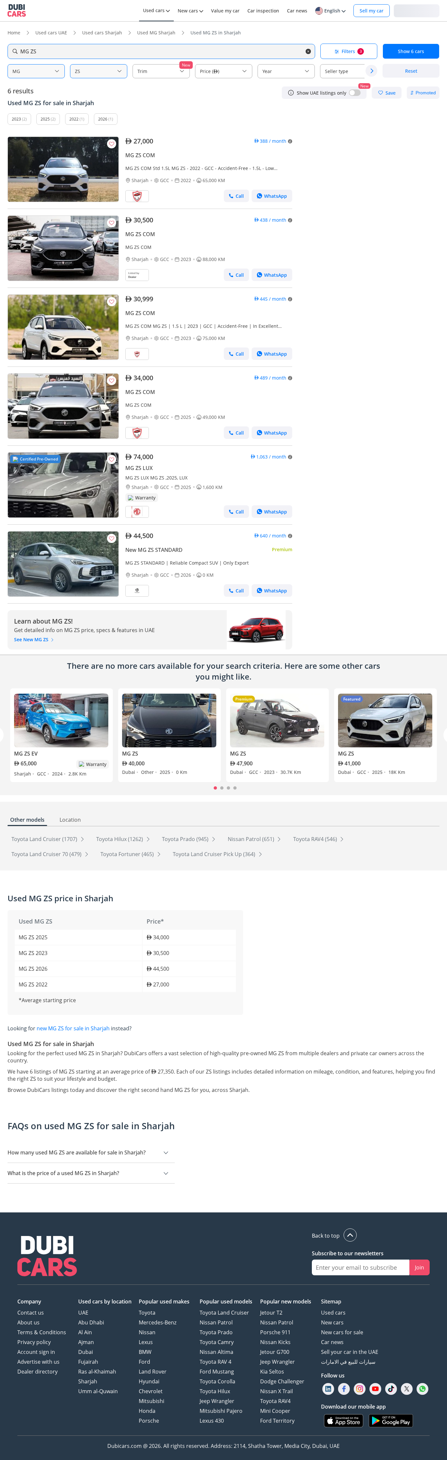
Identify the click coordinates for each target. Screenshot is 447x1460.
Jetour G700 (274, 1352)
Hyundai (149, 1381)
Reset (411, 71)
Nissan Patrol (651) (252, 839)
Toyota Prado (216, 1332)
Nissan (147, 1332)
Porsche (149, 1420)
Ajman (86, 1342)
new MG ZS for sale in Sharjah (73, 1028)
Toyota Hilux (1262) (120, 839)
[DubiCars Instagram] (359, 1389)
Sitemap (331, 1301)
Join (419, 1267)
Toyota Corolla (217, 1381)
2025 (45, 119)
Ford (144, 1361)
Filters (352, 51)
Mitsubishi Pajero (221, 1410)
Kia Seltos (272, 1371)
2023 (16, 119)
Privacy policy (34, 1342)
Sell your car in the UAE (349, 1352)
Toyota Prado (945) (186, 839)
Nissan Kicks (275, 1342)
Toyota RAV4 (275, 1401)
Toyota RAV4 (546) (315, 839)
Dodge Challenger (282, 1381)
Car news (332, 1342)
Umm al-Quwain (98, 1391)
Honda (147, 1410)
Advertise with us (38, 1361)
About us (28, 1322)
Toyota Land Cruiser (224, 1312)
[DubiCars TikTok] (391, 1389)
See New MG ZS (32, 639)
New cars (332, 1322)
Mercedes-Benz (157, 1322)
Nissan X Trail (276, 1391)
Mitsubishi (151, 1401)
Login (416, 10)
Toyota (147, 1312)
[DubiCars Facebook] (344, 1388)
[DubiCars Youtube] (375, 1389)
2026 (102, 119)
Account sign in (36, 1352)
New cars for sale (342, 1332)
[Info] (291, 92)
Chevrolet (151, 1391)
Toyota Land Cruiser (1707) (45, 839)
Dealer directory (37, 1371)
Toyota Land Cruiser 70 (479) (47, 854)
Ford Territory (277, 1420)
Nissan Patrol (216, 1322)
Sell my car (372, 11)
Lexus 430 (212, 1420)
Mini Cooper (275, 1410)
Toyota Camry (217, 1342)
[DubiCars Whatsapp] (422, 1388)
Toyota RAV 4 (215, 1361)
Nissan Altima (216, 1352)
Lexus (146, 1342)
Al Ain (85, 1332)
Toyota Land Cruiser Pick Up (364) (215, 854)
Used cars (333, 1312)
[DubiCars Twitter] (407, 1389)
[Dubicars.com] (47, 1257)
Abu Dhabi (91, 1322)
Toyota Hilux (215, 1391)
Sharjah (87, 1381)
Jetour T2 (271, 1312)
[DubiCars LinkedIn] (328, 1389)
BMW (145, 1352)
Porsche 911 (275, 1332)
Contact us (30, 1312)
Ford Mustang (217, 1371)
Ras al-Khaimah (97, 1371)
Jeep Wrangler (217, 1401)
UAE (83, 1312)
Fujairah (88, 1361)
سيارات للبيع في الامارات (348, 1361)
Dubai (85, 1352)
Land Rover (153, 1371)
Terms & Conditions (41, 1332)
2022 (74, 119)
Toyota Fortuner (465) (127, 854)
